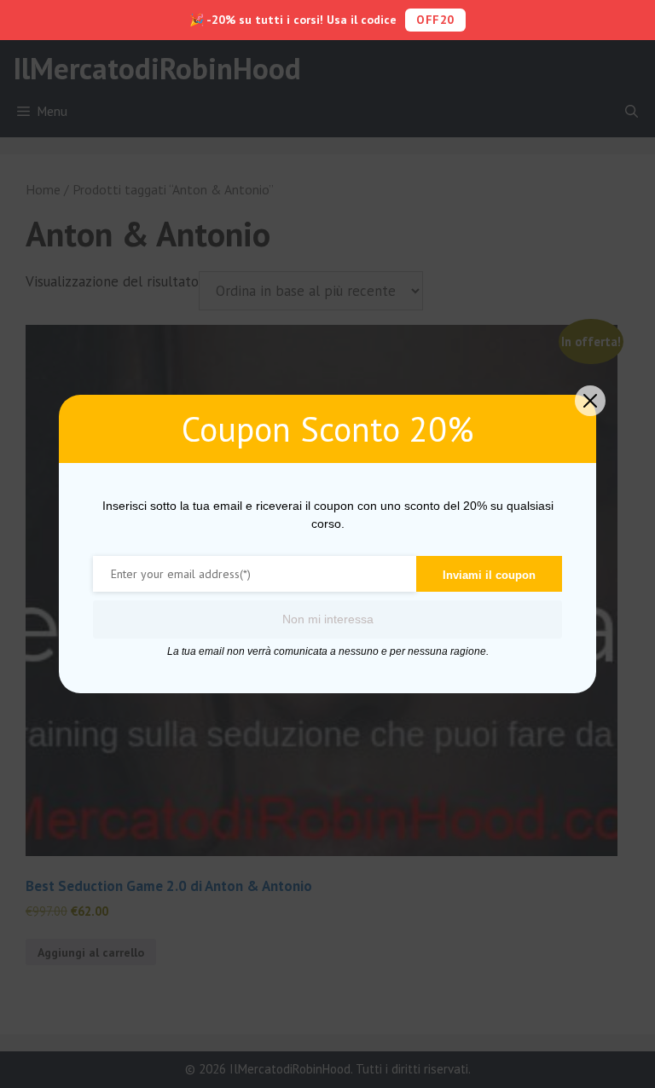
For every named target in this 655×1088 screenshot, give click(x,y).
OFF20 (435, 19)
